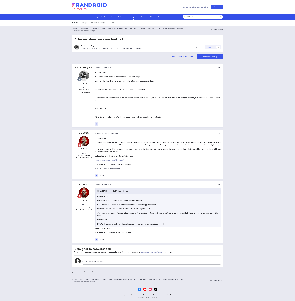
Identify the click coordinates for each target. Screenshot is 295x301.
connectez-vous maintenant (151, 252)
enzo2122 (83, 133)
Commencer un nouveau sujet (182, 57)
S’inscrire (217, 7)
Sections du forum (118, 17)
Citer (102, 124)
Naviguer (133, 17)
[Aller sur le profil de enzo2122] (84, 141)
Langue (125, 295)
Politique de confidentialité (141, 295)
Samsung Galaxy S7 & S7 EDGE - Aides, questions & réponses (118, 48)
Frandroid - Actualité (81, 17)
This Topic (211, 17)
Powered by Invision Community (147, 297)
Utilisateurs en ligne (98, 23)
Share (199, 47)
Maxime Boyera (90, 46)
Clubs (112, 23)
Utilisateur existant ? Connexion (195, 7)
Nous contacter (159, 295)
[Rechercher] (220, 17)
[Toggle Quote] (98, 191)
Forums (75, 23)
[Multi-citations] (96, 124)
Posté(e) (103, 67)
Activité (143, 17)
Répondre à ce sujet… (95, 261)
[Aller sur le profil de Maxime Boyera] (76, 47)
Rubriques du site (99, 17)
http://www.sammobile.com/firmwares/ (109, 160)
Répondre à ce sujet (210, 57)
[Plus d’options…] (219, 67)
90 (85, 153)
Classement (154, 17)
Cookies (170, 295)
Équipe (84, 23)
